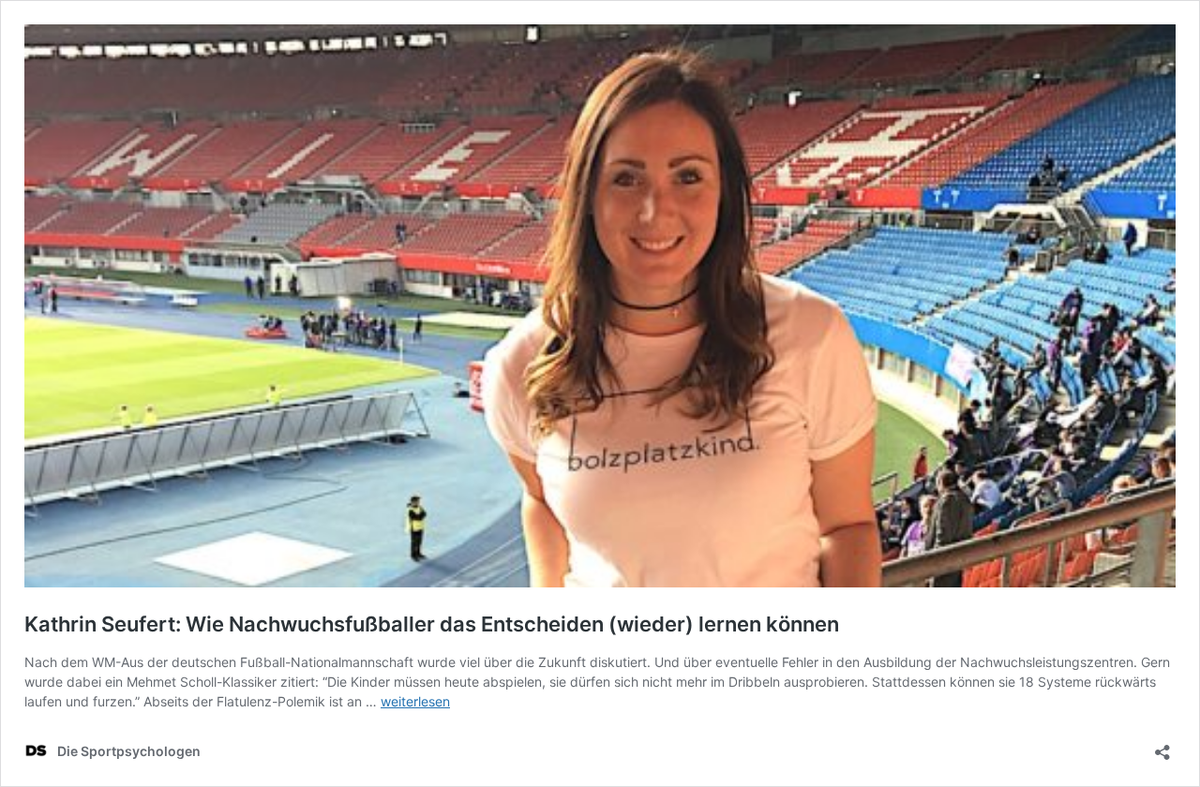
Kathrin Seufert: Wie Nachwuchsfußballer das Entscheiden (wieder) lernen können (431, 624)
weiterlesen (415, 701)
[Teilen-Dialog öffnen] (1162, 746)
